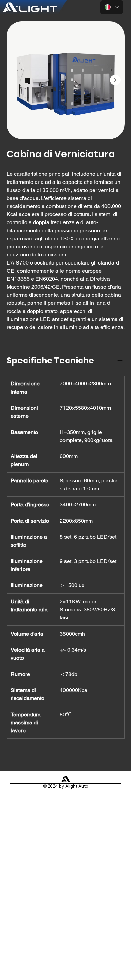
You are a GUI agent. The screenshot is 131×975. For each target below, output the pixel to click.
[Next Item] (115, 80)
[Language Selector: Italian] (111, 7)
